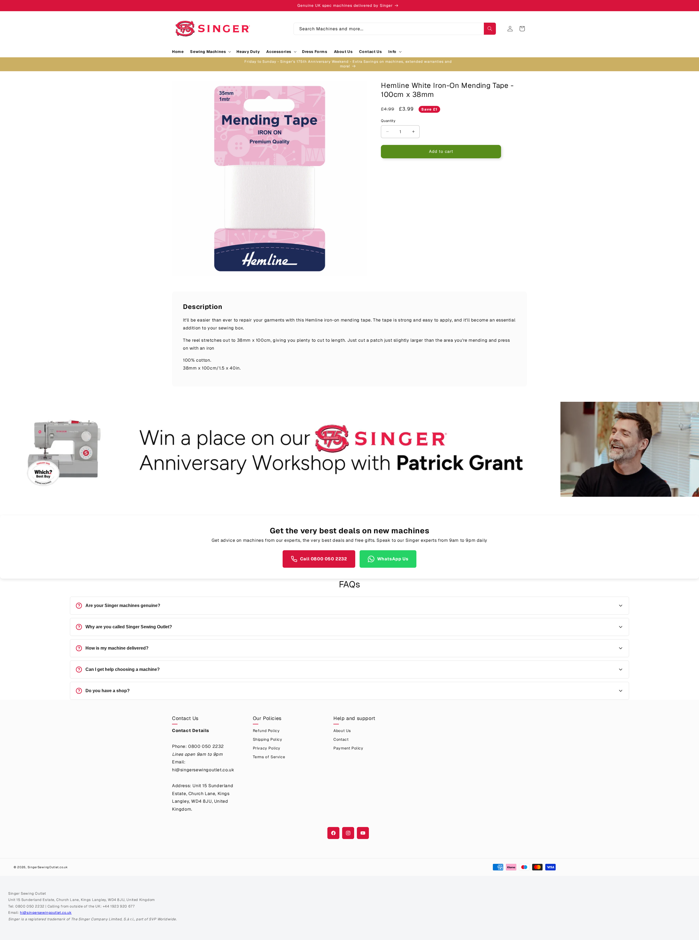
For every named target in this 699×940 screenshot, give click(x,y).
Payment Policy (348, 748)
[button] (210, 51)
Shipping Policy (267, 739)
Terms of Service (269, 756)
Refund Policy (266, 730)
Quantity (388, 120)
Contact (340, 739)
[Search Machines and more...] (490, 29)
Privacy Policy (266, 748)
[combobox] (395, 29)
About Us (342, 730)
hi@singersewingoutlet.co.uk (46, 912)
